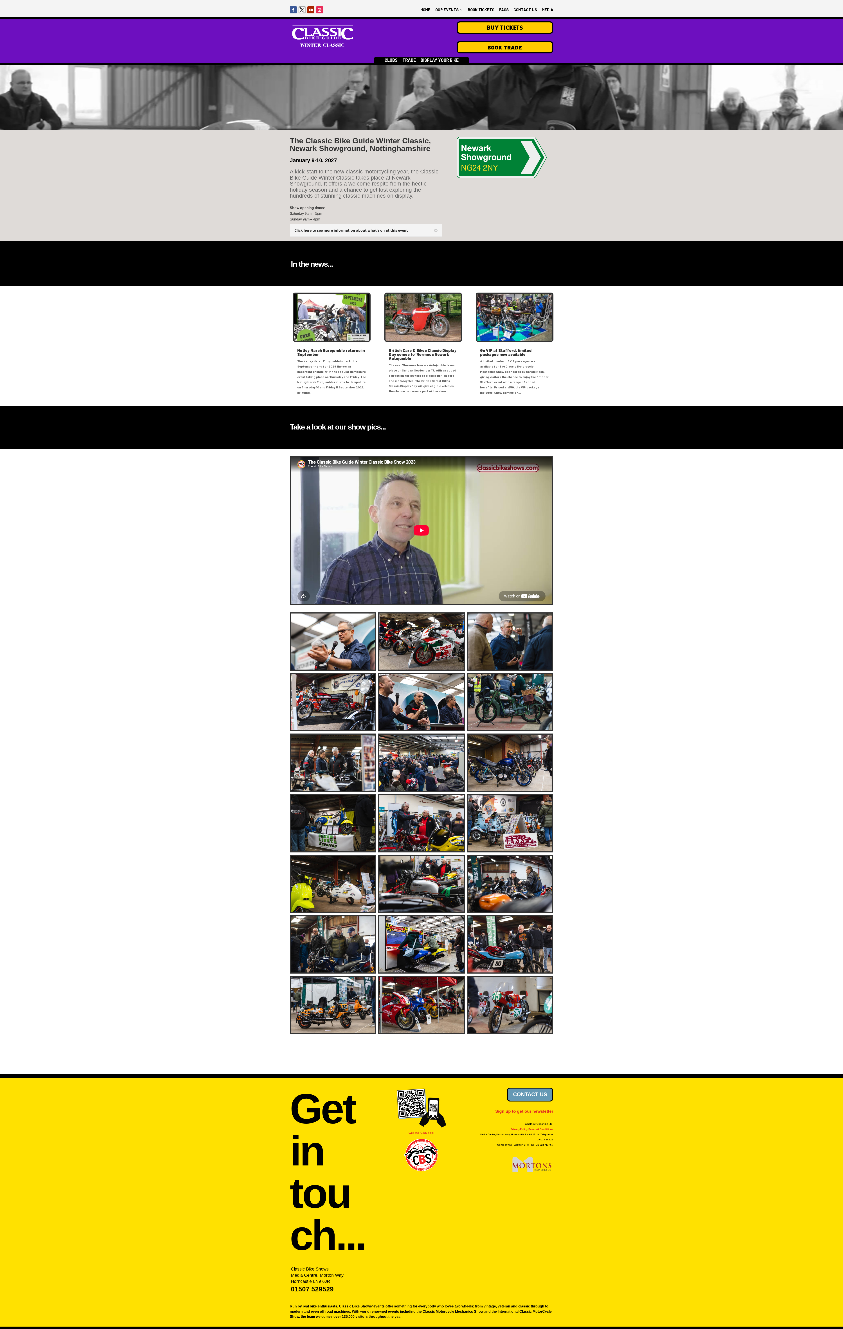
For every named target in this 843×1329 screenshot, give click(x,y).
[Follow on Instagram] (319, 9)
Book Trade (505, 47)
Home (425, 10)
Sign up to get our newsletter (524, 1111)
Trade (409, 60)
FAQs (504, 10)
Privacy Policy (519, 1129)
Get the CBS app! (421, 1132)
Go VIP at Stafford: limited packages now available (505, 352)
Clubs (391, 60)
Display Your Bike (440, 60)
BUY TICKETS (505, 27)
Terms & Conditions (541, 1129)
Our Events (447, 10)
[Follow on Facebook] (293, 9)
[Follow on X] (302, 9)
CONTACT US (530, 1094)
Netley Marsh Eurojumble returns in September (331, 352)
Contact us (525, 10)
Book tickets (481, 10)
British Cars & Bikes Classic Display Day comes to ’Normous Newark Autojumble (422, 354)
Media (547, 10)
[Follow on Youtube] (310, 9)
